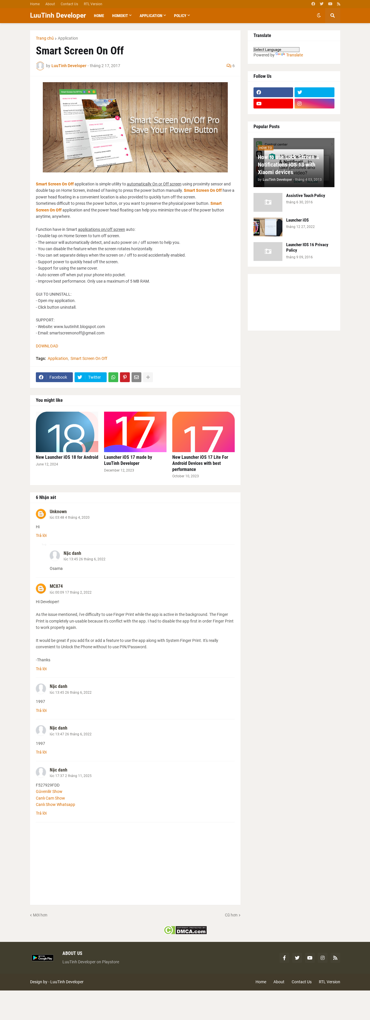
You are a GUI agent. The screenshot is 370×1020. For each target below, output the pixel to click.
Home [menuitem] (99, 15)
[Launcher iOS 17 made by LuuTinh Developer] (135, 432)
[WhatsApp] (113, 377)
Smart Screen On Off (55, 184)
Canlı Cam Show (50, 798)
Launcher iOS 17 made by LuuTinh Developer (128, 460)
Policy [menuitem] (180, 15)
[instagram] (314, 103)
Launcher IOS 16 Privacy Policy (307, 247)
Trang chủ (45, 38)
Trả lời (41, 535)
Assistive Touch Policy (305, 195)
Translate (294, 55)
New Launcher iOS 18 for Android (67, 457)
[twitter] (321, 4)
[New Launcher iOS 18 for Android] (67, 432)
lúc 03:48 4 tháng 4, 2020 (70, 517)
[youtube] (330, 4)
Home (35, 4)
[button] (318, 15)
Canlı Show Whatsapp (55, 804)
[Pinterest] (125, 377)
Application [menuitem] (151, 15)
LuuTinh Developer (58, 15)
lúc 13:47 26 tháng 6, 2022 (71, 734)
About (50, 4)
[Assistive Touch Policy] (268, 202)
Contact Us (69, 4)
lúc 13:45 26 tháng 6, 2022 (85, 559)
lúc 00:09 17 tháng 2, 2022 (71, 592)
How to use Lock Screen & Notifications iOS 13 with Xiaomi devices (288, 165)
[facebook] (313, 4)
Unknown (58, 511)
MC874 (56, 586)
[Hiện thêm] (148, 377)
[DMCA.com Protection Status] (185, 933)
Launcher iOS (297, 220)
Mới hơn (40, 915)
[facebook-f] (284, 958)
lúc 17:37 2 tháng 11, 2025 (71, 776)
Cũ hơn (231, 915)
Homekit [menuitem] (120, 15)
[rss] (338, 4)
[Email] (136, 377)
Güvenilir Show (49, 791)
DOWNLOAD (47, 346)
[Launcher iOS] (268, 227)
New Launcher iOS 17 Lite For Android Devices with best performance (200, 463)
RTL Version (93, 4)
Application (68, 38)
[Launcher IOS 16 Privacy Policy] (268, 251)
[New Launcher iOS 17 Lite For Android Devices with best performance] (203, 432)
